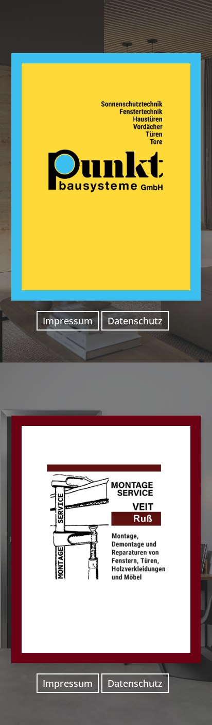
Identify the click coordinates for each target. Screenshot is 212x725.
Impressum (68, 321)
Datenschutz (135, 321)
